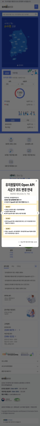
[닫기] (36, 181)
